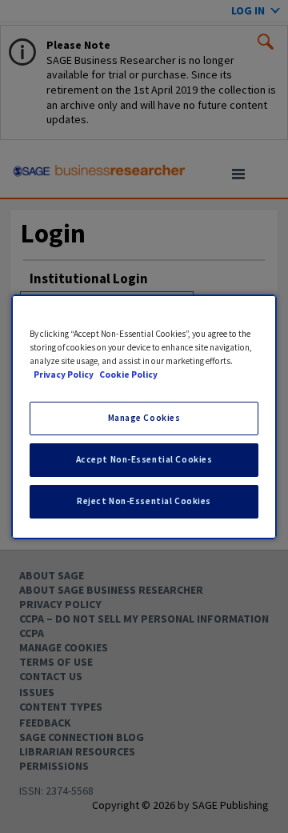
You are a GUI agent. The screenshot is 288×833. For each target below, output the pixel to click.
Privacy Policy (64, 374)
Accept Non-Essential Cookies (144, 459)
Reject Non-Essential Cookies (144, 501)
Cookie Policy (128, 374)
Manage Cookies (144, 417)
